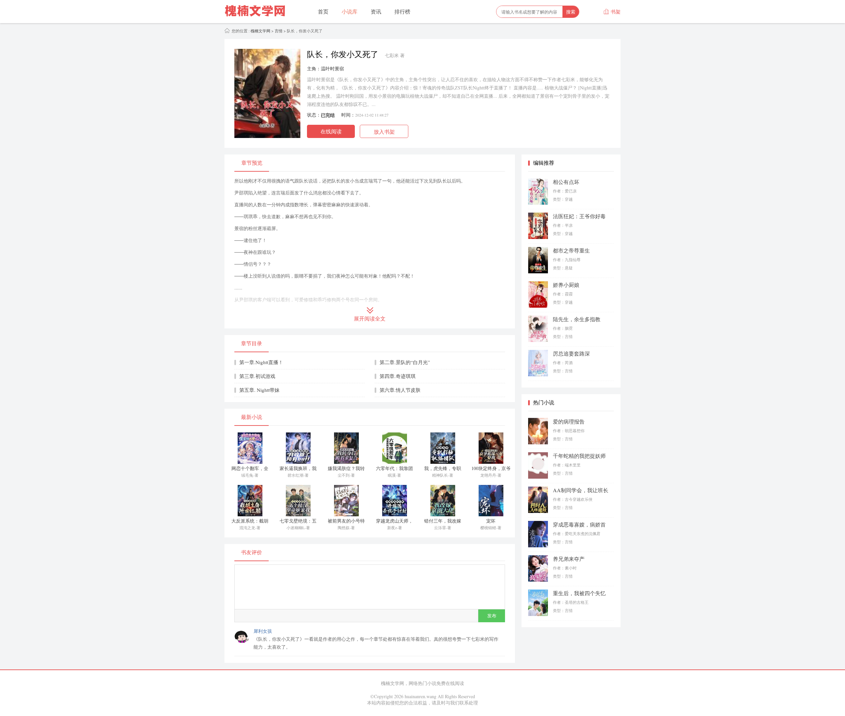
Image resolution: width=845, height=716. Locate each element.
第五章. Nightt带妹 (259, 390)
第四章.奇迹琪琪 (398, 376)
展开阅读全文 (370, 319)
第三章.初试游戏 (257, 376)
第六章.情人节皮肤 (400, 390)
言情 (279, 30)
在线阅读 (331, 131)
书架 (612, 11)
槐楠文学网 (260, 30)
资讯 (376, 11)
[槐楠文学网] (257, 11)
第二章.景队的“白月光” (405, 362)
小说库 (349, 11)
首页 (323, 11)
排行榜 (402, 11)
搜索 (570, 12)
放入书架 (384, 131)
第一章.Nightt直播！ (261, 362)
